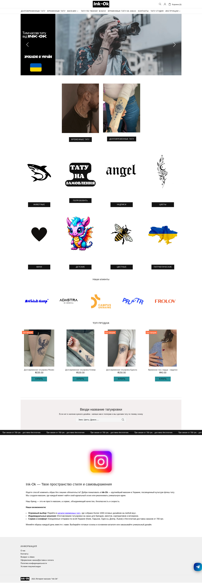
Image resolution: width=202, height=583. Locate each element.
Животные (39, 205)
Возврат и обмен (27, 557)
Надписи (121, 205)
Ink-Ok (101, 4)
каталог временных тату (69, 513)
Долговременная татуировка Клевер (80, 370)
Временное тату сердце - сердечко (162, 370)
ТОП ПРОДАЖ (101, 323)
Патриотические (163, 267)
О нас (23, 551)
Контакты (24, 554)
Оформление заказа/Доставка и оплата (37, 561)
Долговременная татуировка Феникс (39, 370)
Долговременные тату (121, 139)
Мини (39, 267)
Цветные (122, 267)
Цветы (162, 205)
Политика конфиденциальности (34, 564)
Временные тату (80, 140)
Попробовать (80, 201)
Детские (80, 267)
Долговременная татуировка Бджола (121, 370)
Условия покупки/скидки (31, 567)
